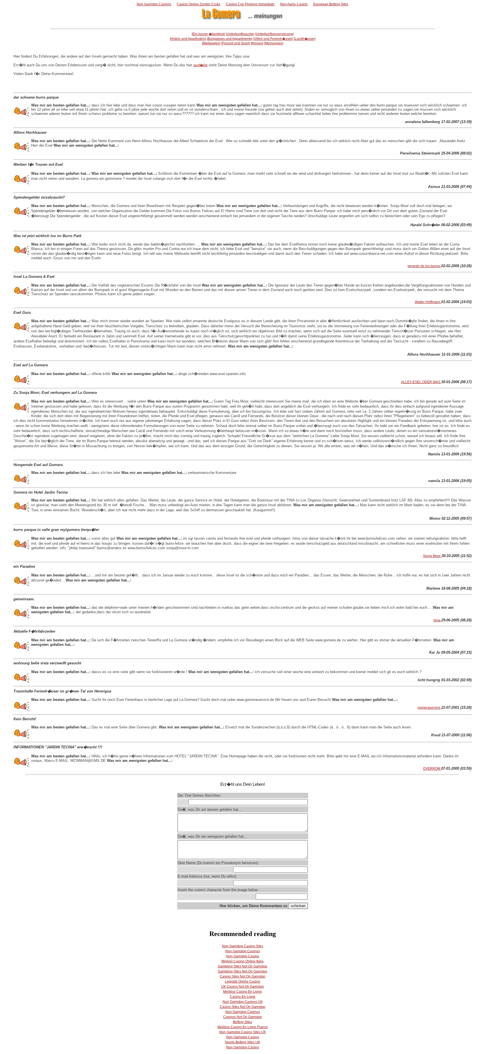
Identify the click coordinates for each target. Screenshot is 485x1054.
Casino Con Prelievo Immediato (250, 4)
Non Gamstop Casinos (154, 4)
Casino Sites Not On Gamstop (242, 976)
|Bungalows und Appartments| (229, 39)
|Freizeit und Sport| (235, 43)
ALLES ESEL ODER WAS (421, 382)
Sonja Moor (432, 556)
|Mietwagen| (211, 43)
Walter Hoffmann (428, 302)
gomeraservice (429, 708)
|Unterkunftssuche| (240, 34)
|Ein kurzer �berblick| (208, 34)
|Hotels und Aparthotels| (188, 39)
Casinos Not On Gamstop (242, 1017)
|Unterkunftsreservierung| (274, 34)
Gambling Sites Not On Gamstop (242, 966)
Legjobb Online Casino (242, 981)
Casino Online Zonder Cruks (198, 4)
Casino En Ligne (242, 997)
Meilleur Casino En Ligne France (243, 1027)
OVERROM (432, 769)
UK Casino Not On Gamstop (242, 987)
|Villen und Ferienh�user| (273, 39)
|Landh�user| (304, 39)
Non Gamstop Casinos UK (243, 1002)
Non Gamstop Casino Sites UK (242, 1032)
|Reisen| (257, 43)
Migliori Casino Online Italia (242, 961)
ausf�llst (200, 65)
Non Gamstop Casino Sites (242, 946)
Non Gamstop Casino (242, 956)
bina (437, 620)
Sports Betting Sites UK (242, 1042)
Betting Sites (242, 1022)
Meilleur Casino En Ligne (242, 992)
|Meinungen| (273, 43)
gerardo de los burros (424, 266)
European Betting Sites (330, 4)
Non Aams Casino (294, 4)
